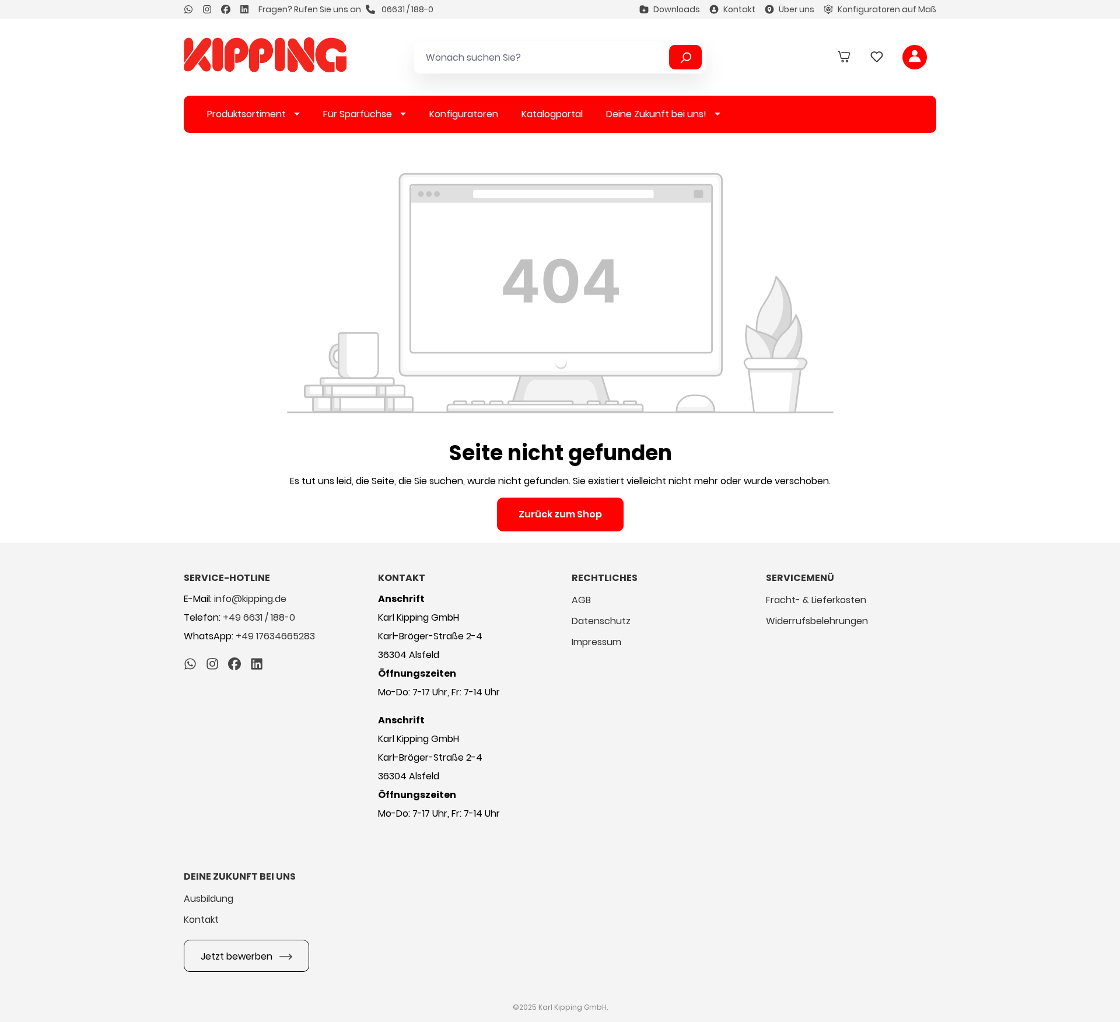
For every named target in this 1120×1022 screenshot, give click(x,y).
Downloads (676, 9)
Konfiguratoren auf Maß (887, 9)
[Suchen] (685, 57)
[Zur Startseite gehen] (265, 54)
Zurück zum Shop (560, 514)
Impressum (596, 642)
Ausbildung (208, 898)
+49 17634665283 (275, 636)
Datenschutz (601, 621)
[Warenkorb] (844, 57)
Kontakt (739, 9)
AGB (581, 600)
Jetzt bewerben (238, 956)
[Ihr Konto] (914, 57)
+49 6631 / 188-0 (259, 617)
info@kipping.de (250, 599)
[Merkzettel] (876, 57)
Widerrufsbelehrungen (817, 621)
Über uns (796, 9)
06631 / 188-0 (406, 9)
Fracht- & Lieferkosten (816, 600)
